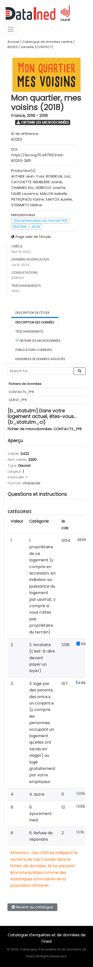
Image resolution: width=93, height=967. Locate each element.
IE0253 (12, 47)
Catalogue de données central (47, 42)
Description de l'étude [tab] (32, 313)
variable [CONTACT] (37, 47)
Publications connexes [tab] (33, 350)
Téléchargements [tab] (29, 331)
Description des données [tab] (34, 322)
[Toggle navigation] (11, 29)
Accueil (13, 42)
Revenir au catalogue (34, 907)
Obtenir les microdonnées (44, 122)
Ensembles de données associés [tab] (40, 359)
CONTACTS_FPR (21, 392)
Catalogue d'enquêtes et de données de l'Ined (47, 938)
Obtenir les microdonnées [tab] (39, 341)
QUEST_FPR (18, 399)
